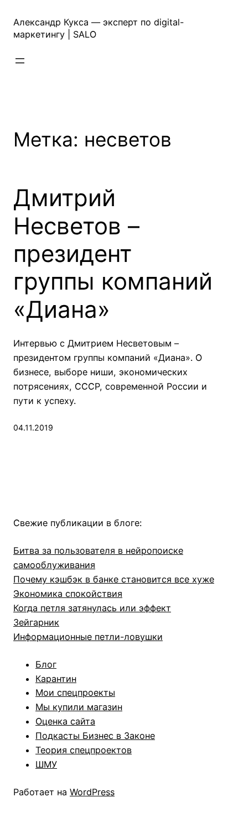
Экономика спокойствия (67, 593)
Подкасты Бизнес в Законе (95, 735)
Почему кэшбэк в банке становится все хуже (113, 579)
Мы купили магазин (78, 706)
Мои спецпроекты (75, 692)
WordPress (92, 791)
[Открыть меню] (20, 60)
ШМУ (46, 764)
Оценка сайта (65, 721)
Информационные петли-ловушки (88, 636)
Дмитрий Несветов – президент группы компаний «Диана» (113, 253)
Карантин (55, 678)
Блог (45, 664)
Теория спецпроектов (83, 749)
